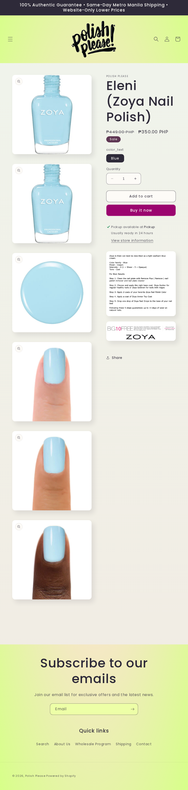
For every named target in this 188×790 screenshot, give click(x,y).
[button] (10, 39)
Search (42, 744)
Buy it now (141, 210)
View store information (132, 240)
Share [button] (117, 357)
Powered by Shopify (61, 776)
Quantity (113, 169)
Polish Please (35, 776)
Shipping (123, 744)
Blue (115, 158)
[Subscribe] (132, 709)
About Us (62, 744)
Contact (144, 744)
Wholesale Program (93, 744)
